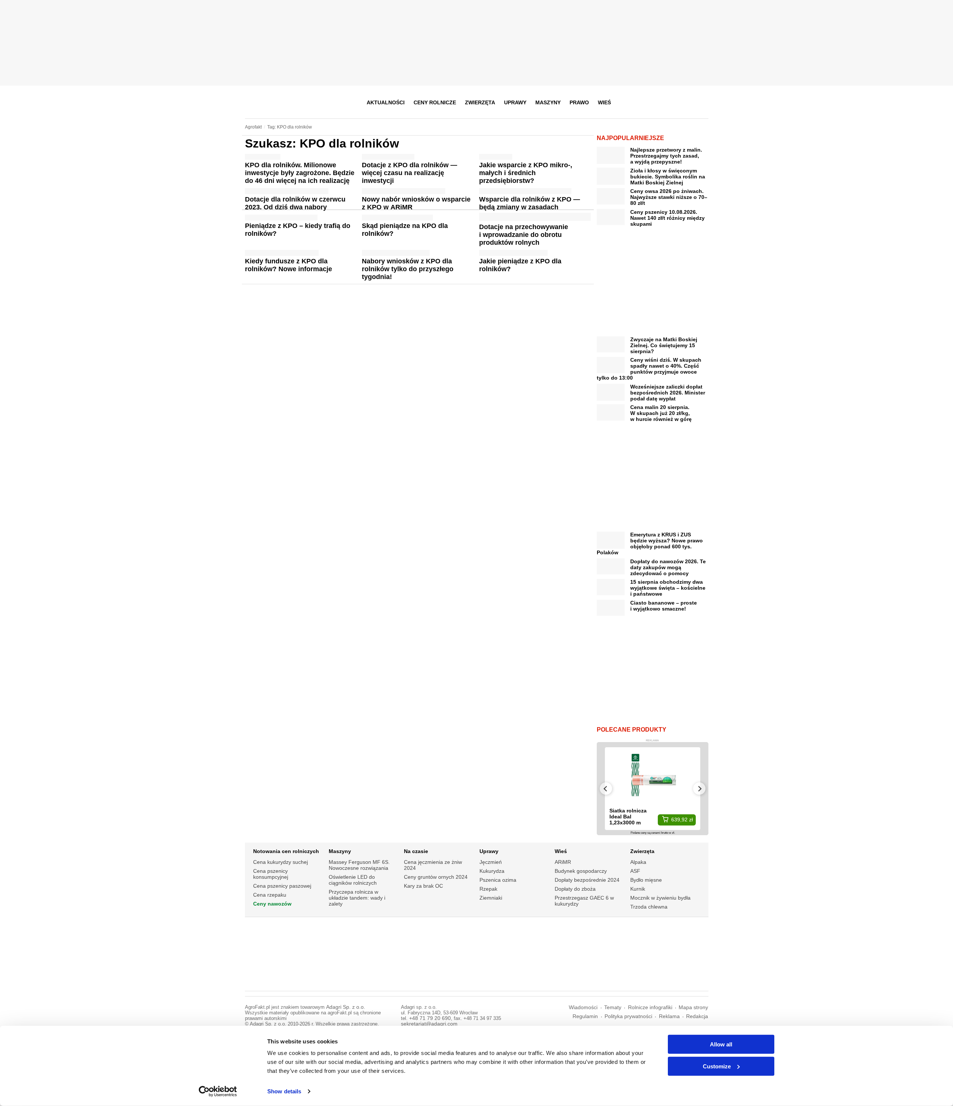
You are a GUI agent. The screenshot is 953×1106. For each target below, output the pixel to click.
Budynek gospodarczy (581, 871)
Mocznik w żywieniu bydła (660, 898)
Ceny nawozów (272, 904)
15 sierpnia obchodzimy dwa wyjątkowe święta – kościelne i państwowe (667, 588)
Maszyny (548, 102)
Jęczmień (490, 862)
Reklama (669, 1016)
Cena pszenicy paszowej (282, 886)
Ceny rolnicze (435, 102)
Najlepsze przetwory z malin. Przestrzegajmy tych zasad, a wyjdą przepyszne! (666, 156)
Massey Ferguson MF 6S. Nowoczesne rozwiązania (359, 865)
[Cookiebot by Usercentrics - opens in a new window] (218, 1091)
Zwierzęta (480, 102)
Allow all (721, 1044)
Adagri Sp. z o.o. (345, 1007)
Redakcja (697, 1016)
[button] (700, 102)
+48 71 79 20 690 (430, 1018)
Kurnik (637, 889)
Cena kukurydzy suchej (280, 862)
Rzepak (488, 889)
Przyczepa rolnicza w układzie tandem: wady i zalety (357, 898)
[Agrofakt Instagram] (665, 102)
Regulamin (585, 1016)
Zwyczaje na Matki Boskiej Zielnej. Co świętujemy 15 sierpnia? (663, 345)
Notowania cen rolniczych (286, 851)
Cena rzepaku (269, 895)
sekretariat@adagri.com (429, 1024)
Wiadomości (583, 1007)
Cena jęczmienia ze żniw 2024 (433, 865)
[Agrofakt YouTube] (683, 102)
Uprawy (515, 102)
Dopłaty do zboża (575, 889)
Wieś (604, 102)
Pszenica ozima (497, 880)
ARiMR (563, 862)
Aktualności (386, 102)
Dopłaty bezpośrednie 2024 (587, 880)
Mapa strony (693, 1007)
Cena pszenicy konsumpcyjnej (270, 874)
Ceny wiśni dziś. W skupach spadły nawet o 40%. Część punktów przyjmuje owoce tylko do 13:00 (649, 369)
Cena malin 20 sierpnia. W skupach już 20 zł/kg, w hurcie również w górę (661, 413)
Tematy (612, 1007)
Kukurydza (491, 871)
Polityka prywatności (628, 1016)
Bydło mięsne (646, 880)
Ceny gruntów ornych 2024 (436, 877)
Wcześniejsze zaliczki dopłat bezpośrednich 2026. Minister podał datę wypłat (667, 393)
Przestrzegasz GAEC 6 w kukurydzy (584, 901)
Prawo (579, 102)
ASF (635, 871)
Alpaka (638, 862)
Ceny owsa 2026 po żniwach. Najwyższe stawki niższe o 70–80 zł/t (668, 197)
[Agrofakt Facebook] (647, 102)
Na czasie (416, 851)
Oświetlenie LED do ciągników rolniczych (353, 880)
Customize (717, 1066)
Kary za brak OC (423, 886)
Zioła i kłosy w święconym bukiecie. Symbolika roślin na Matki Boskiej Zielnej (667, 177)
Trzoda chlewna (648, 907)
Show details (284, 1091)
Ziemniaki (490, 898)
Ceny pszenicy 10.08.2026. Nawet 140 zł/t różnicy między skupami (667, 218)
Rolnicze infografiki (650, 1007)
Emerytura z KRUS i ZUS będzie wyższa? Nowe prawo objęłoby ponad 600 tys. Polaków (650, 543)
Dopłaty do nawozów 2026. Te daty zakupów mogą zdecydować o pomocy (668, 567)
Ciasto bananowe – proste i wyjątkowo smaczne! (663, 606)
